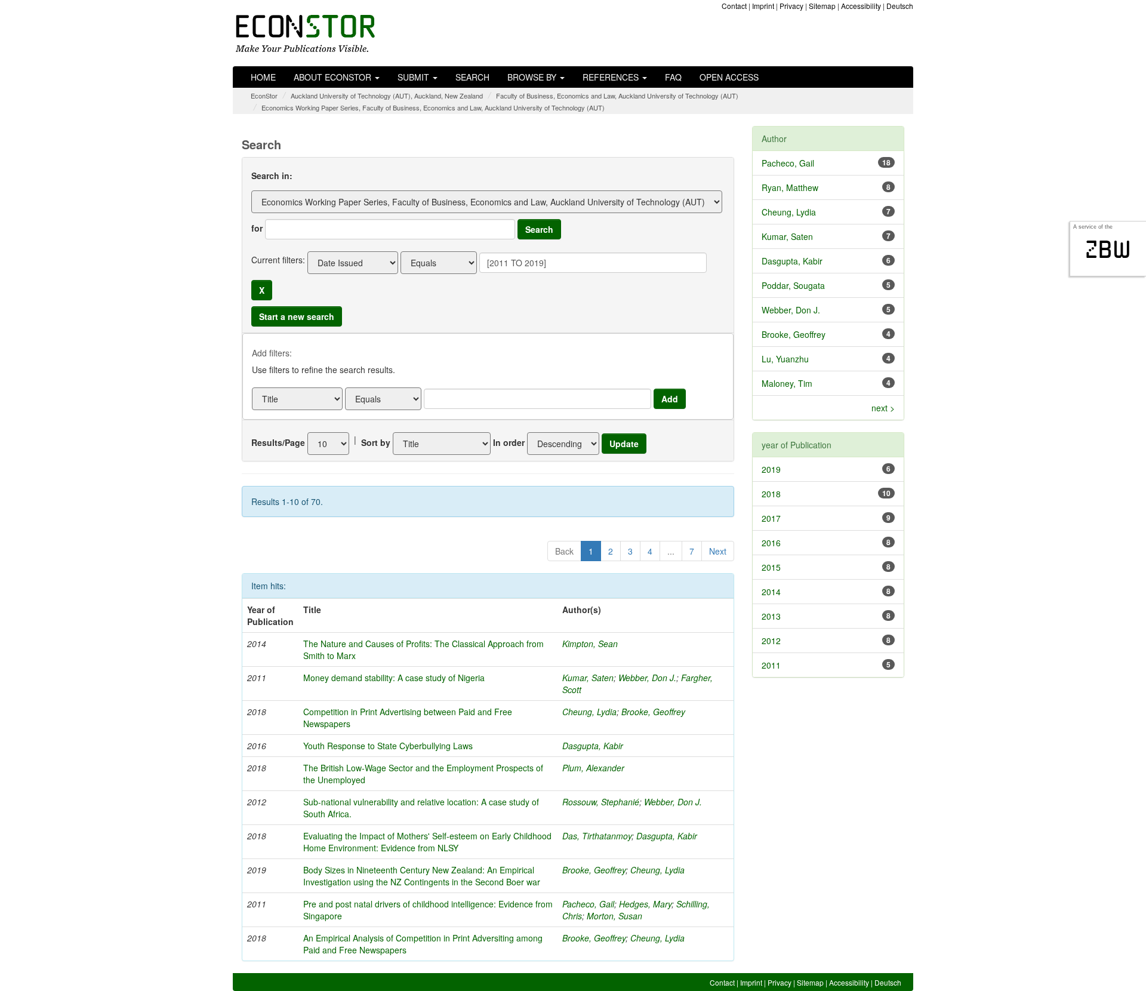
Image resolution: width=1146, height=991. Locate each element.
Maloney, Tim (787, 383)
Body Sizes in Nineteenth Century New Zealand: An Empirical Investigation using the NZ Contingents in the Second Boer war (421, 876)
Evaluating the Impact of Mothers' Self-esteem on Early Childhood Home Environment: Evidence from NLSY (427, 842)
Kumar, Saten (588, 678)
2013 (771, 616)
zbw (1108, 249)
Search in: (271, 175)
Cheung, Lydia (589, 712)
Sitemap (822, 6)
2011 (771, 665)
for (257, 228)
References (612, 77)
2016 (771, 543)
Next (717, 551)
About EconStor (334, 77)
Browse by (533, 77)
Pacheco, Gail (588, 904)
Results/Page (278, 442)
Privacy (791, 6)
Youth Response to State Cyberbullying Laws (388, 746)
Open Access (729, 77)
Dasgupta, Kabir (592, 746)
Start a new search (296, 316)
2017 (771, 518)
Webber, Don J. (647, 678)
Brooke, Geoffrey (653, 712)
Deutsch (899, 6)
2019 (771, 469)
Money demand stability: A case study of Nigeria (394, 678)
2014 (771, 592)
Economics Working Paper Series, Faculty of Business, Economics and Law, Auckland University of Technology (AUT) (433, 107)
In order (509, 442)
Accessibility (861, 6)
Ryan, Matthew (790, 187)
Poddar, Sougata (793, 285)
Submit (415, 77)
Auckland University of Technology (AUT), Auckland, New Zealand (387, 95)
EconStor (264, 95)
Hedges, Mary (645, 904)
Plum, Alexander (593, 768)
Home (263, 77)
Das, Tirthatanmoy (596, 836)
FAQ (673, 77)
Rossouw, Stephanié (600, 802)
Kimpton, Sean (590, 644)
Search (472, 77)
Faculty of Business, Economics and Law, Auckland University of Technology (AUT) (617, 95)
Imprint (763, 6)
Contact (734, 6)
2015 (771, 567)
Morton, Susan (614, 916)
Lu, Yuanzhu (785, 359)
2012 (771, 641)
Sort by (375, 442)
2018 (771, 494)
